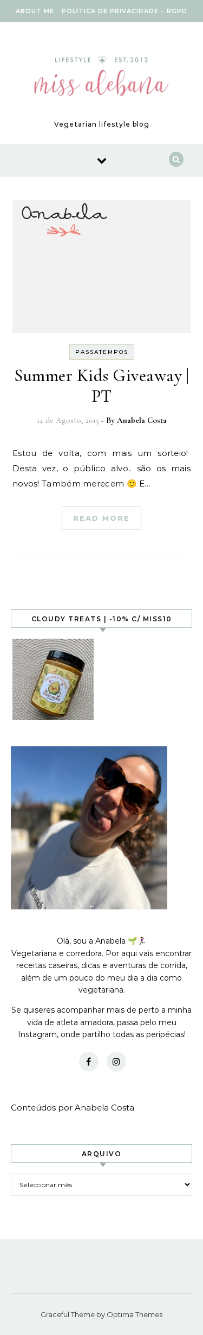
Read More (101, 518)
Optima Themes (134, 1314)
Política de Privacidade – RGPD (124, 11)
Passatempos (101, 351)
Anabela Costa (142, 420)
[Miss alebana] (101, 78)
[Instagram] (116, 1061)
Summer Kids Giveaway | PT (101, 386)
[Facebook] (89, 1061)
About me (35, 11)
